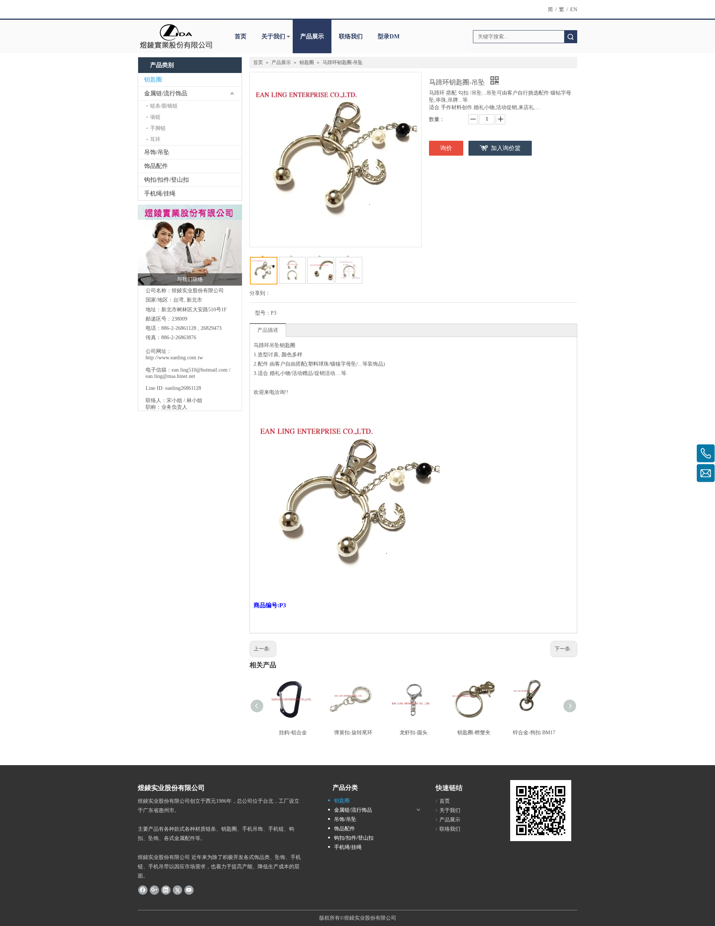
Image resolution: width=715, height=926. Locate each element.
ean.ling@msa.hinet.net (170, 376)
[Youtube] (189, 889)
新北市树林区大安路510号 (191, 309)
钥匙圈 (153, 79)
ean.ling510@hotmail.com (200, 370)
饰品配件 (156, 166)
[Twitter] (177, 889)
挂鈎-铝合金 (293, 732)
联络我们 (351, 36)
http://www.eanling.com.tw (174, 357)
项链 (155, 117)
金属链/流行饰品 (165, 93)
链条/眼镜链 (164, 106)
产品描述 (267, 330)
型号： (263, 313)
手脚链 (158, 128)
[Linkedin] (166, 889)
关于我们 (273, 36)
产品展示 (312, 36)
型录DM (389, 36)
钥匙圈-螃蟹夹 (473, 732)
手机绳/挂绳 (159, 193)
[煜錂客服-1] (190, 245)
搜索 (570, 37)
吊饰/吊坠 (156, 152)
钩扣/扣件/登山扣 (166, 179)
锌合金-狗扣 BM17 (534, 732)
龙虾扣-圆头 (414, 732)
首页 (241, 36)
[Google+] (154, 889)
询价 (446, 148)
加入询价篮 (506, 148)
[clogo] (176, 36)
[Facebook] (142, 889)
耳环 (155, 139)
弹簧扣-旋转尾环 (353, 732)
